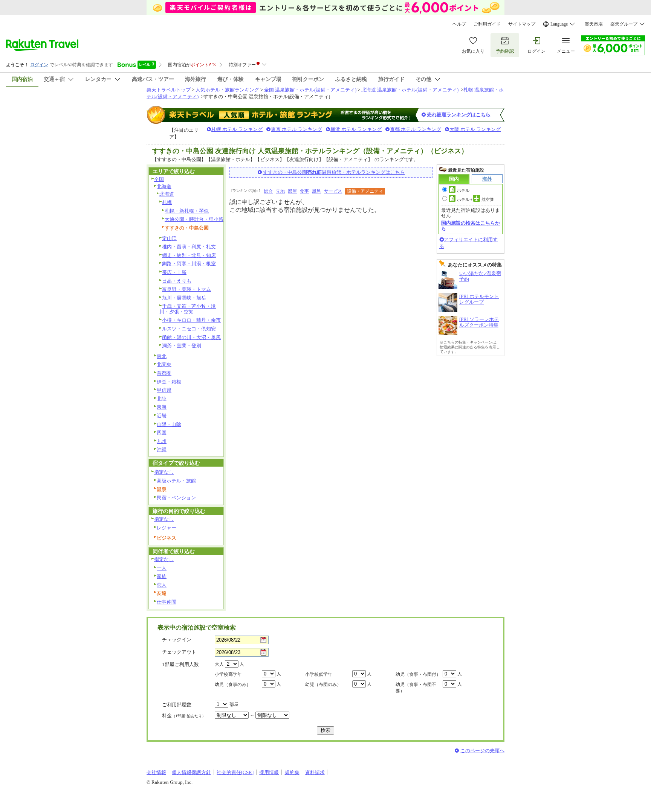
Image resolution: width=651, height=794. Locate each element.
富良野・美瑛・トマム (186, 289)
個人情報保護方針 (191, 772)
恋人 (162, 585)
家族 (162, 576)
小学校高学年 (228, 674)
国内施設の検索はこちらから (470, 225)
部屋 (292, 191)
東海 (162, 407)
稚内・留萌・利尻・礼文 (189, 246)
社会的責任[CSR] (235, 772)
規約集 (292, 772)
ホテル (463, 190)
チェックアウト (179, 652)
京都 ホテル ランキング (415, 129)
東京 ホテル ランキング (296, 129)
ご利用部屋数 (176, 704)
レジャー (166, 528)
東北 (162, 356)
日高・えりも (176, 281)
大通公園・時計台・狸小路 (194, 219)
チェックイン (176, 639)
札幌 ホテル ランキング (237, 129)
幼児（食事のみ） (233, 684)
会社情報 (156, 772)
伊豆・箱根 (169, 382)
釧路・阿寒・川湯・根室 (189, 263)
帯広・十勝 (174, 272)
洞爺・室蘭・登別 (181, 345)
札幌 (167, 202)
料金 (184, 715)
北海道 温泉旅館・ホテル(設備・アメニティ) (409, 90)
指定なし (164, 472)
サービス (333, 191)
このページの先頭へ (482, 750)
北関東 (164, 364)
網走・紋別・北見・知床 (189, 255)
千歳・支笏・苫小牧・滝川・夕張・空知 (187, 309)
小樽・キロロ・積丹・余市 (191, 320)
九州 (162, 441)
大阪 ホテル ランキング (475, 129)
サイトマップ (521, 24)
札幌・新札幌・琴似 (187, 211)
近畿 (162, 415)
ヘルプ (459, 24)
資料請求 (315, 772)
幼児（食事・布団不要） (416, 688)
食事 (304, 191)
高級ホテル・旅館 (176, 481)
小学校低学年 (318, 674)
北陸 (162, 399)
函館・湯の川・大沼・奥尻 (191, 337)
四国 (162, 432)
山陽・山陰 (169, 424)
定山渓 (169, 238)
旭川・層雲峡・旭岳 (184, 298)
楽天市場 (594, 24)
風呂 (316, 191)
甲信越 (164, 390)
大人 (219, 664)
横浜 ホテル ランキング (356, 129)
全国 (159, 179)
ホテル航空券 (475, 199)
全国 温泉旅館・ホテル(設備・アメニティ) (310, 90)
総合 (268, 191)
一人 (162, 568)
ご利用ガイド (487, 24)
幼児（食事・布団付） (418, 674)
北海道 (164, 186)
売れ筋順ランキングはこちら (459, 114)
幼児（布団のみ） (323, 684)
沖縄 (162, 449)
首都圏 (164, 373)
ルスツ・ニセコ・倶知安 (189, 329)
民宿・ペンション (176, 497)
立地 (280, 191)
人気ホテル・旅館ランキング (227, 90)
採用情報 (269, 772)
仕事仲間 (166, 602)
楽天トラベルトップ (169, 90)
